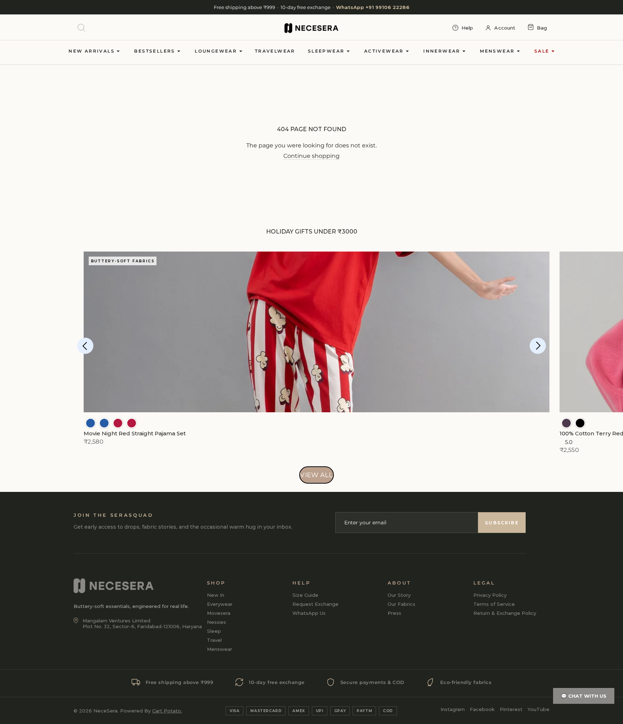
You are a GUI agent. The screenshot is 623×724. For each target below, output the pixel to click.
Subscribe (501, 522)
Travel (214, 640)
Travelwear (275, 51)
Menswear (498, 51)
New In (215, 595)
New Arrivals (92, 51)
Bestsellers (155, 51)
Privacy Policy (490, 595)
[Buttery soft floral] (117, 423)
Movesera (218, 613)
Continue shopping (311, 155)
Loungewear (217, 51)
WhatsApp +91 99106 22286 (373, 7)
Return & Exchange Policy (504, 613)
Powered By (151, 711)
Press (394, 613)
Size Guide (305, 595)
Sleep (214, 631)
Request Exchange (315, 604)
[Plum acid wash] (566, 423)
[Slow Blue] (90, 423)
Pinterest (511, 709)
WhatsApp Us (309, 613)
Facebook (482, 709)
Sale (542, 51)
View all (316, 475)
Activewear (385, 51)
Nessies (216, 622)
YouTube (538, 709)
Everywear (220, 604)
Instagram (453, 709)
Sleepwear (327, 51)
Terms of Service (494, 604)
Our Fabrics (401, 604)
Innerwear (442, 51)
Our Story (399, 595)
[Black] (580, 423)
